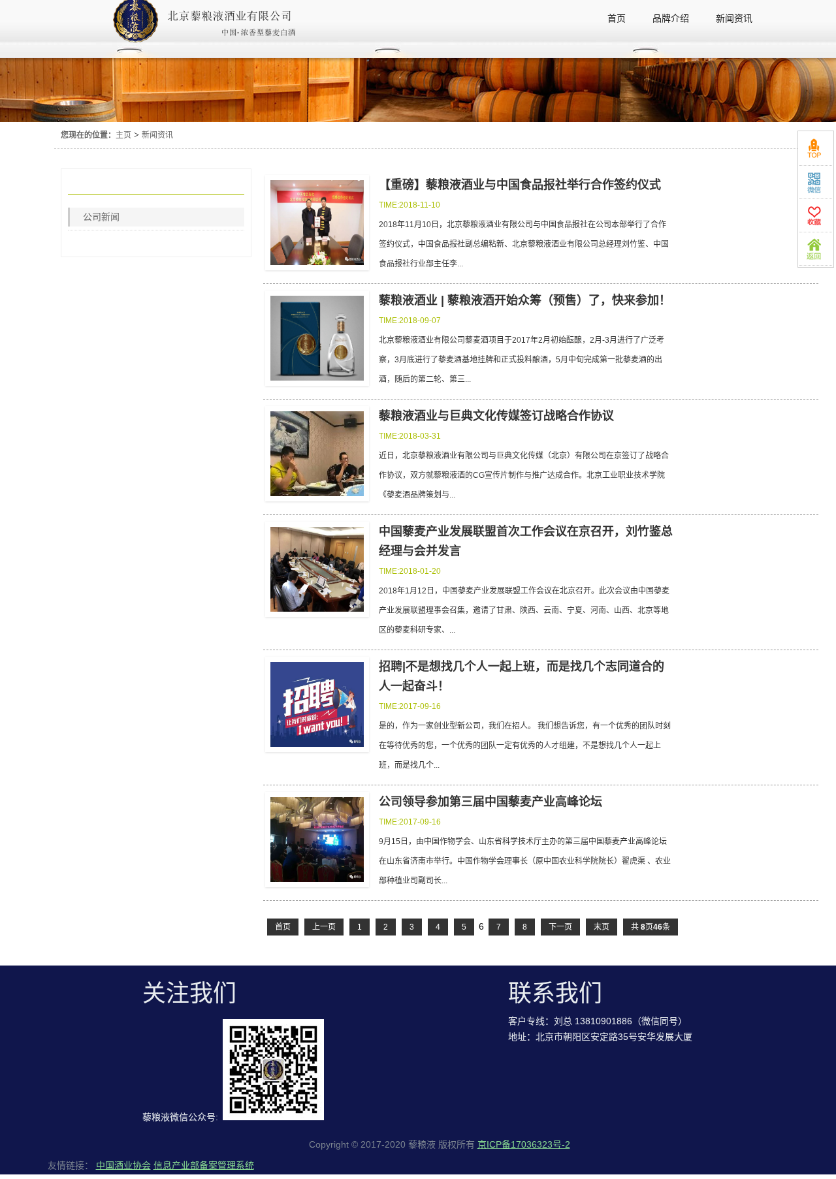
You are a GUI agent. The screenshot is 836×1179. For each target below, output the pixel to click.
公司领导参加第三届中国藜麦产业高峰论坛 (490, 801)
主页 (123, 135)
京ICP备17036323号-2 (523, 1144)
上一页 (324, 927)
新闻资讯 (157, 135)
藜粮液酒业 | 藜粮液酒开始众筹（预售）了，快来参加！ (525, 300)
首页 (283, 927)
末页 (601, 927)
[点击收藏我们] (815, 215)
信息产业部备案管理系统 (203, 1165)
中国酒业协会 (123, 1165)
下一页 (560, 927)
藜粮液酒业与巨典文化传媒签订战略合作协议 (496, 415)
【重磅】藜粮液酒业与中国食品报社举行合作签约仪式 (520, 184)
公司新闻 (101, 217)
